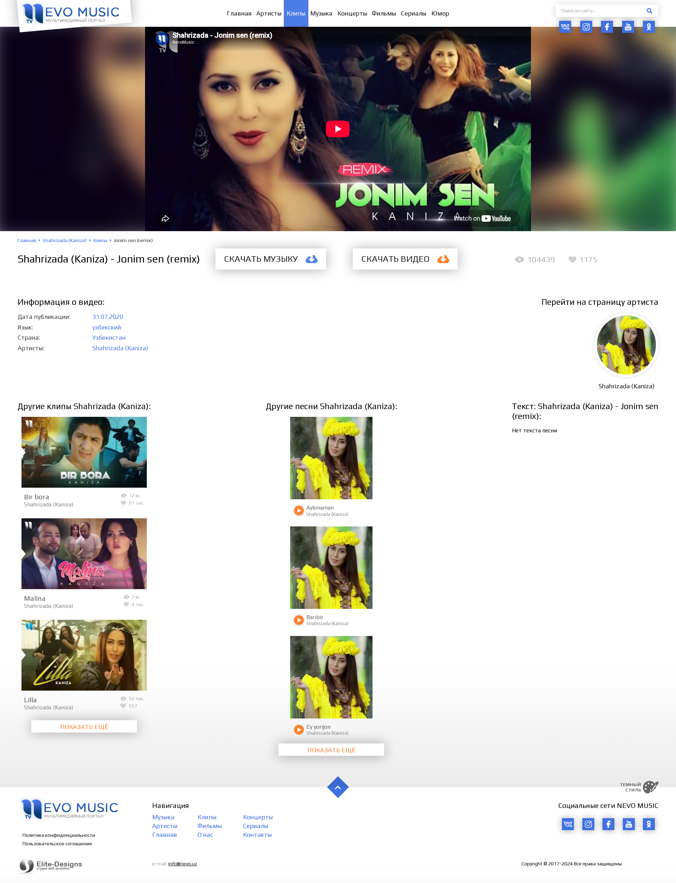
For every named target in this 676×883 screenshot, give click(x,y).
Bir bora (36, 497)
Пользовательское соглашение (57, 843)
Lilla (30, 700)
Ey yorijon (318, 726)
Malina (35, 598)
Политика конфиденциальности (59, 835)
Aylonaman (320, 507)
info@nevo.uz (182, 863)
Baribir (314, 617)
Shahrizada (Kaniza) (120, 348)
